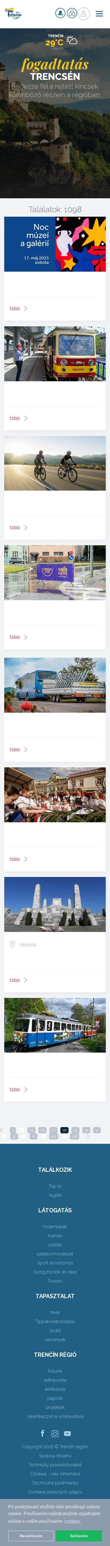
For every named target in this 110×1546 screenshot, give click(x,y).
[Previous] (1, 1130)
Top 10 (55, 1186)
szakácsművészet (55, 1254)
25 (31, 1130)
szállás (55, 1244)
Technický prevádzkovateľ (55, 1465)
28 (64, 1130)
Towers (55, 1281)
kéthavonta (55, 1380)
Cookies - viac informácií (55, 1474)
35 (14, 1136)
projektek (55, 1407)
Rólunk (55, 1371)
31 (96, 1130)
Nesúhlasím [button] (31, 1536)
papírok (55, 1398)
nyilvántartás (60, 13)
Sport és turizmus (55, 1263)
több (15, 308)
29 (75, 1130)
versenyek (55, 1339)
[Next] (87, 1136)
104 (53, 1136)
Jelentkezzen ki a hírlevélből (55, 1416)
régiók (55, 1195)
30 (86, 1130)
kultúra (55, 1235)
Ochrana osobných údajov (55, 1492)
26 (42, 1130)
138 (74, 1136)
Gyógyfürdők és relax (55, 1272)
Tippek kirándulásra (55, 1321)
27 (53, 1130)
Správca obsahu (55, 1455)
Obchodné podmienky (55, 1483)
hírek (55, 1312)
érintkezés (55, 1389)
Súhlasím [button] (79, 1536)
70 (33, 1136)
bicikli (55, 1330)
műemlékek (55, 1226)
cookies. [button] (72, 1521)
